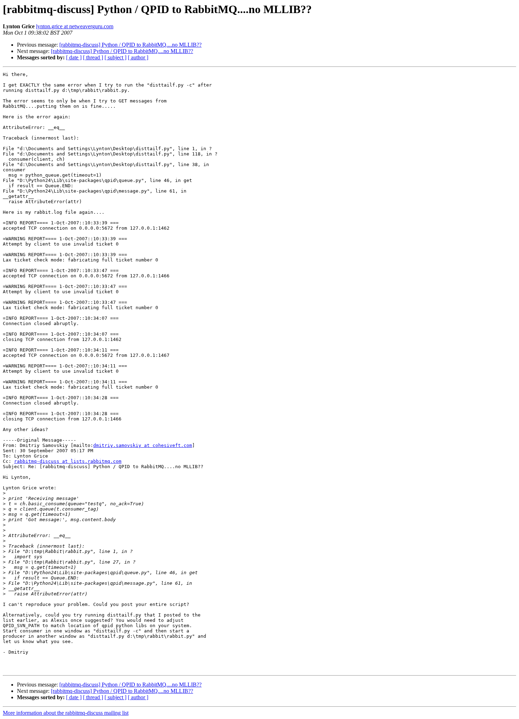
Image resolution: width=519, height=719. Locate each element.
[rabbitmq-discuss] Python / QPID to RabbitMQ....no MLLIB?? (130, 45)
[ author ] (138, 57)
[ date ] (74, 57)
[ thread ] (93, 57)
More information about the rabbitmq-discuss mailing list (66, 713)
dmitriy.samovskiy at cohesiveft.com (142, 445)
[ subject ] (115, 57)
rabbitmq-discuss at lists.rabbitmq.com (67, 461)
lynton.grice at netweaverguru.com (74, 26)
